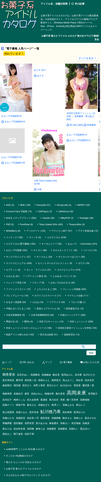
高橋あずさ (44, 439)
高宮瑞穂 (76, 457)
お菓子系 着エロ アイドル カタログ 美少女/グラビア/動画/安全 (70, 37)
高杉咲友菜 (19, 462)
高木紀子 (7, 433)
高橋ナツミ (8, 439)
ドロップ (36, 316)
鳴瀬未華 (49, 427)
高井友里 (89, 414)
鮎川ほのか (66, 419)
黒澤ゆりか (79, 446)
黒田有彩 (45, 452)
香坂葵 (77, 419)
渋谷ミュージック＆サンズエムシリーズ (26, 362)
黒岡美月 (56, 414)
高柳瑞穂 (84, 433)
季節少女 (10, 355)
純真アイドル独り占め (17, 368)
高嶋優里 (51, 462)
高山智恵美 (8, 446)
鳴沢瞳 (17, 419)
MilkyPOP (65, 252)
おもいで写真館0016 (11, 150)
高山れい (85, 463)
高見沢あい (23, 408)
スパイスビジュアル (16, 297)
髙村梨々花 (30, 414)
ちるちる (10, 310)
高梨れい (73, 462)
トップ (6, 396)
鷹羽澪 (19, 414)
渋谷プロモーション (49, 355)
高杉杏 (79, 414)
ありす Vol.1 (40, 150)
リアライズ (54, 336)
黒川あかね (41, 457)
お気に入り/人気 (89, 396)
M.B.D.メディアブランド (18, 252)
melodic (46, 252)
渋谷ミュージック (78, 355)
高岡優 (30, 462)
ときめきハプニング (63, 310)
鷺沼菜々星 (88, 419)
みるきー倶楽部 (14, 336)
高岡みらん (44, 414)
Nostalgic (84, 252)
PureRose (25, 258)
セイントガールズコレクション (53, 297)
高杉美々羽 (33, 452)
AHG (8, 239)
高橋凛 (85, 457)
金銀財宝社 (69, 368)
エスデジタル (53, 271)
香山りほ (7, 462)
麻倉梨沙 (7, 419)
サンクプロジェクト (16, 290)
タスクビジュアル (66, 303)
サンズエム (42, 290)
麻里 (27, 427)
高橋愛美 (62, 462)
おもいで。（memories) (79, 278)
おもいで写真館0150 (11, 191)
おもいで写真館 (14, 284)
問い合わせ (26, 396)
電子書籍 (66, 396)
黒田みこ (7, 468)
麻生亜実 (60, 427)
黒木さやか (90, 452)
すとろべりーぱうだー (69, 290)
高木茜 (78, 408)
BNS (22, 239)
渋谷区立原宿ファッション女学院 (74, 362)
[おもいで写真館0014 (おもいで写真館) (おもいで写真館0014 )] (81, 209)
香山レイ (80, 439)
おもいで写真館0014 (77, 214)
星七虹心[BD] (76, 159)
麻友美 (56, 408)
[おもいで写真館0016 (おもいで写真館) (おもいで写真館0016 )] (16, 145)
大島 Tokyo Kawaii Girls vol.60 (45, 216)
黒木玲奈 (34, 446)
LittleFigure (43, 245)
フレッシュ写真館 (71, 323)
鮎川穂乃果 (50, 445)
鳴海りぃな (19, 433)
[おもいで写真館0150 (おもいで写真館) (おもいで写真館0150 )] (12, 186)
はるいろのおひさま (60, 316)
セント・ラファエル (36, 303)
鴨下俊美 (18, 468)
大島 (39, 223)
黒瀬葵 (43, 433)
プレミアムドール (15, 329)
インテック (11, 271)
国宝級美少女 (72, 342)
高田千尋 (29, 468)
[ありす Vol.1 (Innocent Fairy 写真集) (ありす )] (49, 145)
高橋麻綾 (46, 408)
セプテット (11, 303)
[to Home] (19, 28)
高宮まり (27, 419)
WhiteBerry (11, 265)
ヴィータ (33, 271)
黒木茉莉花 (8, 414)
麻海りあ (40, 462)
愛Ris (27, 355)
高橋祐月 (18, 427)
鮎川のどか (89, 408)
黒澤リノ (56, 439)
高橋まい (65, 457)
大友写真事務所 (14, 349)
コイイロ (87, 284)
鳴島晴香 (7, 427)
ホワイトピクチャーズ (45, 329)
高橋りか (78, 452)
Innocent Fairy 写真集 (16, 245)
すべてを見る (87, 92)
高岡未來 (76, 426)
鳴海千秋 (20, 439)
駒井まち (67, 452)
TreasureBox (75, 258)
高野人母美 (39, 419)
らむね (35, 336)
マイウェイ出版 (75, 329)
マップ (47, 396)
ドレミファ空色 (14, 316)
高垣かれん (37, 427)
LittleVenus (63, 245)
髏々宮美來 (72, 433)
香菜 (62, 433)
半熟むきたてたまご (16, 342)
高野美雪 (29, 457)
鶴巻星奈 (8, 408)
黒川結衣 (54, 433)
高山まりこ (68, 414)
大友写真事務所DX (40, 349)
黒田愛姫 (18, 457)
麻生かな (31, 439)
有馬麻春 (91, 159)
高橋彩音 (20, 452)
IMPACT (81, 239)
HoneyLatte (62, 239)
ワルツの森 (76, 336)
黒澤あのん (67, 408)
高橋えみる (68, 439)
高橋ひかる (8, 452)
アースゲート (33, 265)
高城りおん (22, 446)
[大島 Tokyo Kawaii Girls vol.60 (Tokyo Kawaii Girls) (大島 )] (49, 209)
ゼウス (81, 297)
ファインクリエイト (16, 323)
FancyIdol (41, 239)
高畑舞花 (35, 408)
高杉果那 (67, 446)
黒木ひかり (53, 419)
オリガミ (37, 284)
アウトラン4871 (59, 265)
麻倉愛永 (54, 457)
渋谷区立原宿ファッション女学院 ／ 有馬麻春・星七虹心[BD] (81, 150)
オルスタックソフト (63, 284)
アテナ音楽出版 (86, 265)
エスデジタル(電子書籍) (18, 278)
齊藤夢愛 (7, 457)
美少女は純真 (46, 368)
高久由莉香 (33, 433)
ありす (40, 155)
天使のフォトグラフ (70, 349)
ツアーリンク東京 (34, 310)
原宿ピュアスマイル (47, 342)
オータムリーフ (49, 278)
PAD (8, 258)
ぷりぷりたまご (44, 323)
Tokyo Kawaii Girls (48, 258)
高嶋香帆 (56, 452)
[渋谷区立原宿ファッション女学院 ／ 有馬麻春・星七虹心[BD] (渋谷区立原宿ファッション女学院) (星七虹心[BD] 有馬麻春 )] (81, 142)
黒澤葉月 (92, 427)
